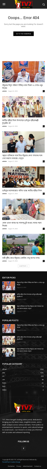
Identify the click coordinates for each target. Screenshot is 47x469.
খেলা (4, 116)
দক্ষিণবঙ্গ (4, 81)
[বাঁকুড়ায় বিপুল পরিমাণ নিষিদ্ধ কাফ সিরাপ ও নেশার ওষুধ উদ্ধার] (23, 71)
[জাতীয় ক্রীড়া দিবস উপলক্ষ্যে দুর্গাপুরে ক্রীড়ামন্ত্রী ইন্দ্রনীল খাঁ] (23, 106)
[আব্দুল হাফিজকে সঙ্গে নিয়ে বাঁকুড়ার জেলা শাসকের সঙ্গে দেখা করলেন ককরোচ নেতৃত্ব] (23, 142)
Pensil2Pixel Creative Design (11, 462)
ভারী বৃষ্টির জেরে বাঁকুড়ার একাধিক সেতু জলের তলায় (20, 258)
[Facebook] (23, 448)
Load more (22, 266)
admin (4, 91)
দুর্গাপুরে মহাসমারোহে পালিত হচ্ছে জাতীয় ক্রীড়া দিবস (22, 190)
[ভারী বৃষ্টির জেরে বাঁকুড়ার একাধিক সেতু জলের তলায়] (23, 244)
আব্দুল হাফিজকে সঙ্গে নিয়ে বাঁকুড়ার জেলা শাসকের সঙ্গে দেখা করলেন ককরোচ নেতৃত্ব (22, 157)
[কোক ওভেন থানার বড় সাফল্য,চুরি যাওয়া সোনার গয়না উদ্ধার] (23, 209)
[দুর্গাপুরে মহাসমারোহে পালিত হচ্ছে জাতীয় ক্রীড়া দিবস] (23, 177)
